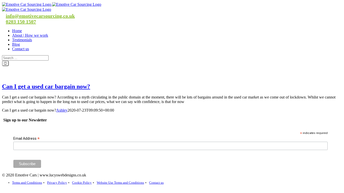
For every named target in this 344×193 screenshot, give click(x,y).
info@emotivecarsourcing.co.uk (40, 16)
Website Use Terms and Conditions (120, 182)
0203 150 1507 (21, 21)
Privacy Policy (57, 182)
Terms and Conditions (27, 182)
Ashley (61, 110)
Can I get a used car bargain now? (46, 86)
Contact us (156, 182)
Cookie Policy (82, 182)
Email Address (26, 138)
